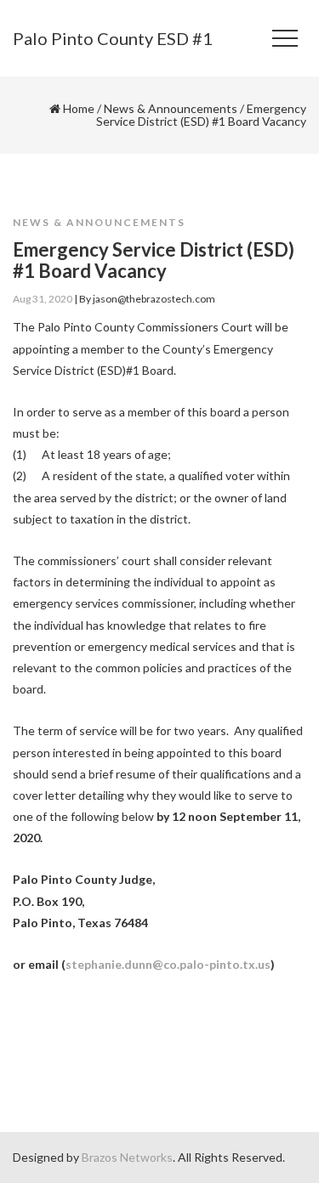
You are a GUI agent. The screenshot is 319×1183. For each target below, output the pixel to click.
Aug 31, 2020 (42, 298)
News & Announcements (170, 108)
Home (78, 108)
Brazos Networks (127, 1157)
